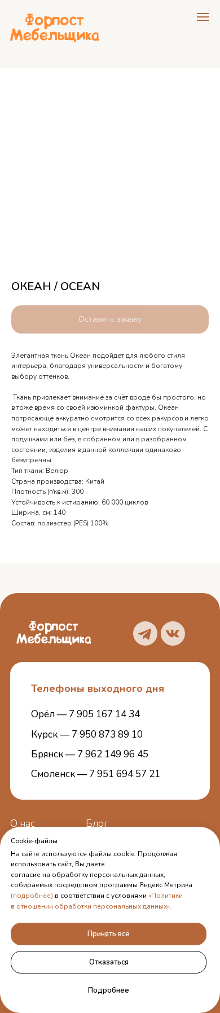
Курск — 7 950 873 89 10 (87, 734)
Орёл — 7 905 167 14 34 (85, 714)
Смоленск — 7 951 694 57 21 (95, 774)
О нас (22, 823)
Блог (97, 823)
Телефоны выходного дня (97, 688)
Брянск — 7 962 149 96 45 (89, 754)
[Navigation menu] (203, 17)
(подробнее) (32, 895)
